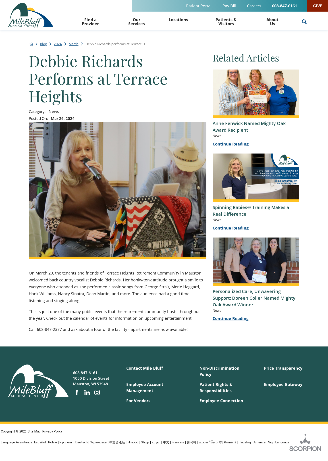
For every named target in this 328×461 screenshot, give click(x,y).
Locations (178, 19)
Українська (98, 442)
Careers (254, 5)
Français (178, 442)
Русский (66, 442)
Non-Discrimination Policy (219, 371)
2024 (58, 44)
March (73, 44)
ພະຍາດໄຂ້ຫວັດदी (210, 442)
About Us (272, 21)
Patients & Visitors (226, 21)
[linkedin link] (87, 392)
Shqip (145, 442)
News (54, 111)
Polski (52, 442)
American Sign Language (271, 442)
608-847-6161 (284, 6)
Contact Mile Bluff (144, 368)
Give (317, 5)
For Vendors (138, 400)
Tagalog (245, 442)
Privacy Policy (52, 431)
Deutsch (81, 442)
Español (40, 442)
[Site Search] (304, 21)
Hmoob (133, 442)
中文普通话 (117, 442)
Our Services (136, 21)
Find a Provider (90, 21)
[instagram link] (97, 392)
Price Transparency (283, 368)
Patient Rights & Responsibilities (216, 387)
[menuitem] (90, 21)
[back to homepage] (31, 44)
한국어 (191, 442)
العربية (156, 442)
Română (230, 442)
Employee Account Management (144, 387)
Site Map (34, 431)
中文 (166, 442)
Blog (43, 44)
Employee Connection (221, 400)
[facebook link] (77, 392)
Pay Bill (229, 5)
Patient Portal (199, 5)
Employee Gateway (283, 384)
